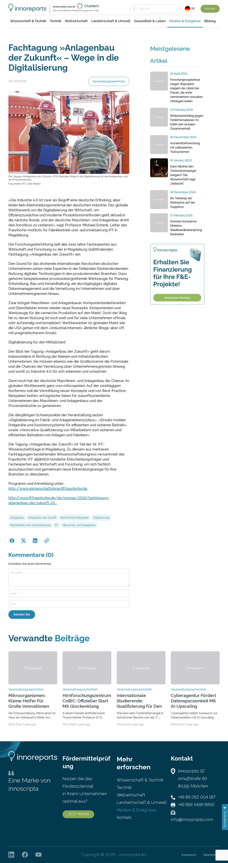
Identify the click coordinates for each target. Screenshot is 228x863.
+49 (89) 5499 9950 (196, 804)
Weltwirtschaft (131, 794)
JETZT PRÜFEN (78, 814)
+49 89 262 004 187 (196, 797)
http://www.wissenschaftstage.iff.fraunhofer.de (47, 488)
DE (192, 8)
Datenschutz (211, 855)
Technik (124, 787)
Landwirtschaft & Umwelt (142, 802)
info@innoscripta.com (192, 819)
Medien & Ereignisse (136, 809)
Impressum (189, 855)
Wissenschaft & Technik (140, 780)
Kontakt (210, 8)
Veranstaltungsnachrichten (109, 81)
